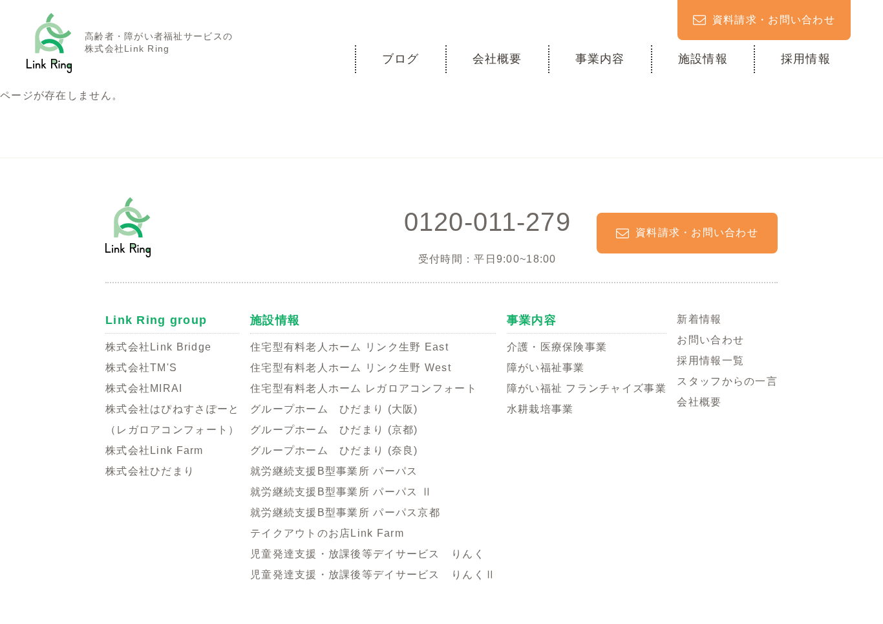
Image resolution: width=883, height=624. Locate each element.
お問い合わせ (710, 339)
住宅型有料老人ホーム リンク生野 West (350, 367)
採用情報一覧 (710, 360)
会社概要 (497, 58)
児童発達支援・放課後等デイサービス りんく (367, 553)
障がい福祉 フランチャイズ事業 (586, 388)
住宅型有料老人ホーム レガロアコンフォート (363, 388)
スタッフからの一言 (727, 381)
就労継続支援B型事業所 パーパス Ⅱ (341, 491)
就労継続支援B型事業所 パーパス (334, 471)
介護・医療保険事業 (557, 346)
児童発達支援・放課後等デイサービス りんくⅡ (373, 574)
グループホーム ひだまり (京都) (334, 429)
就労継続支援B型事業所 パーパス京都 (345, 512)
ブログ (401, 58)
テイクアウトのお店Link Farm (327, 533)
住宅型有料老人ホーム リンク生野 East (349, 346)
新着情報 (699, 319)
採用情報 (806, 58)
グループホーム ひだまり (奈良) (334, 450)
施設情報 (703, 58)
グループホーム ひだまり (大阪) (334, 408)
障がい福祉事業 (546, 367)
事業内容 (600, 58)
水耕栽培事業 (540, 408)
